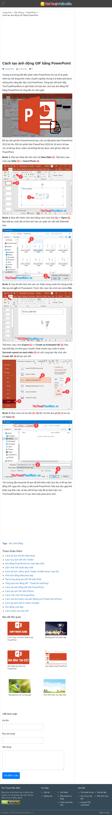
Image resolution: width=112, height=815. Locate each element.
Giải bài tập (101, 792)
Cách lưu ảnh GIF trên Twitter (19, 560)
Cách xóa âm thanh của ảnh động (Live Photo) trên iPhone (33, 599)
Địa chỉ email (8, 734)
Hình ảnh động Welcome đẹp (19, 575)
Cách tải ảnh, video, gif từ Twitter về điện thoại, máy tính (32, 571)
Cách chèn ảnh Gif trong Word (19, 595)
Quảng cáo (48, 796)
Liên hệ (46, 792)
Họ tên (5, 720)
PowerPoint (9, 69)
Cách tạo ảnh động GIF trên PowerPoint (24, 587)
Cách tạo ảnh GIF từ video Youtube (22, 603)
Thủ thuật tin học (87, 792)
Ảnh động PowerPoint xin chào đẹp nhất (24, 563)
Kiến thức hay (102, 796)
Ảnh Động (18, 543)
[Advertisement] (37, 38)
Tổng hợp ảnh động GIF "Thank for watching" (27, 583)
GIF (10, 543)
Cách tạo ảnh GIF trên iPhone (19, 591)
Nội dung (6, 747)
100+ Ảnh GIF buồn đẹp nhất (19, 567)
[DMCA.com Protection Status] (10, 802)
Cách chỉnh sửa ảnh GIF (17, 611)
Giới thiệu (64, 792)
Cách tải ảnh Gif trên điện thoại (20, 556)
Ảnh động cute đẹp (14, 607)
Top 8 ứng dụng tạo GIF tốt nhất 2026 (23, 579)
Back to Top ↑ (105, 813)
